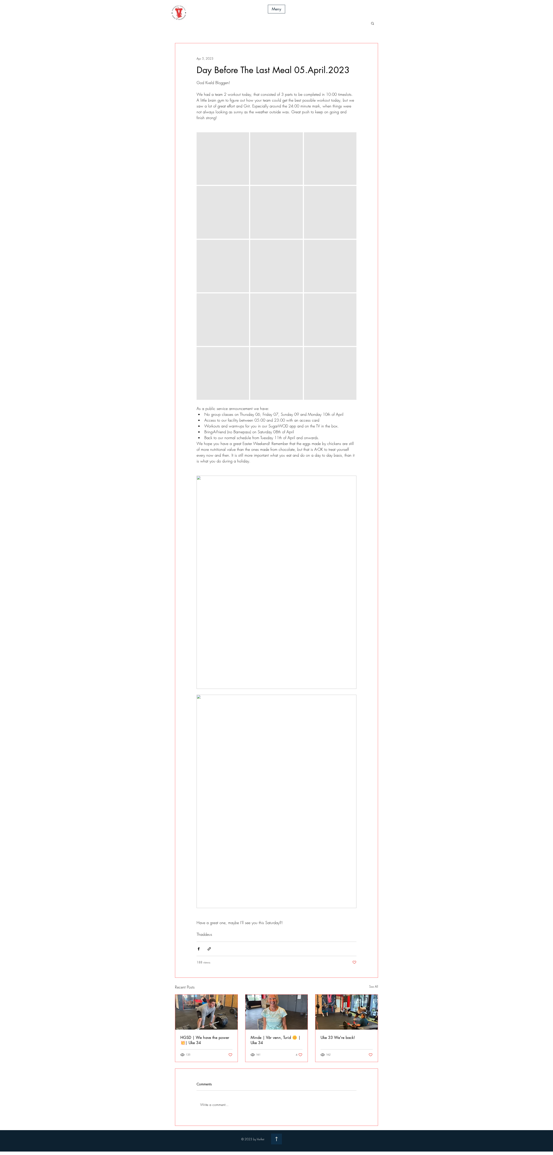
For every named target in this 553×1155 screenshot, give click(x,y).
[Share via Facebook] (199, 949)
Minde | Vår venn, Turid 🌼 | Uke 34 (275, 1040)
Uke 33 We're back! (338, 1037)
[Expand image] (223, 158)
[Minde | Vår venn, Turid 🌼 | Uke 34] (276, 1012)
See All (373, 986)
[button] (276, 9)
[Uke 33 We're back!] (346, 1012)
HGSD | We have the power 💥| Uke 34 (204, 1040)
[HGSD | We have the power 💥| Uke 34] (206, 1012)
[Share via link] (209, 949)
